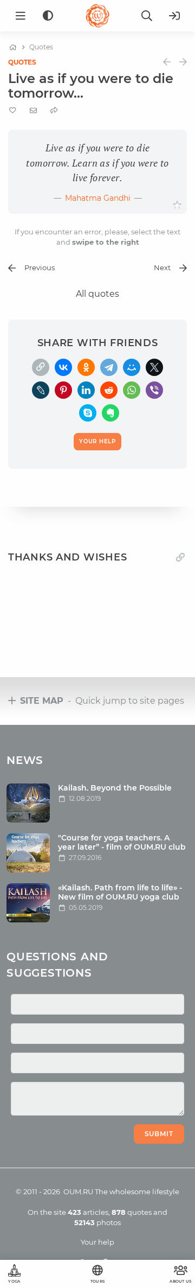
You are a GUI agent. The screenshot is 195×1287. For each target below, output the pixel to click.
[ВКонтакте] (63, 367)
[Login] (174, 16)
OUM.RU (78, 1191)
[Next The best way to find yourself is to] (183, 62)
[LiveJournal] (40, 390)
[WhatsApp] (131, 390)
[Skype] (87, 413)
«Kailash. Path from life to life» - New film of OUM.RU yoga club (120, 892)
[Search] (146, 16)
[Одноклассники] (86, 367)
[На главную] (12, 47)
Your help (97, 1242)
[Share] (54, 110)
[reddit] (109, 390)
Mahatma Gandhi (98, 198)
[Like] (177, 205)
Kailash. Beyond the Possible (115, 788)
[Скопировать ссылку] (40, 367)
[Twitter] (154, 367)
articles (88, 1212)
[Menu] (20, 16)
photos (97, 1222)
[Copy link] (180, 556)
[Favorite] (12, 110)
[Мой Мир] (131, 367)
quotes (132, 1212)
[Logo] (97, 15)
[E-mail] (33, 110)
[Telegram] (109, 367)
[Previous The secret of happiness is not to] (167, 62)
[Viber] (154, 390)
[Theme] (48, 16)
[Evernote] (110, 413)
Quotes (22, 62)
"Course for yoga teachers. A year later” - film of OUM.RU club (122, 842)
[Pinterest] (63, 390)
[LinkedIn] (86, 390)
